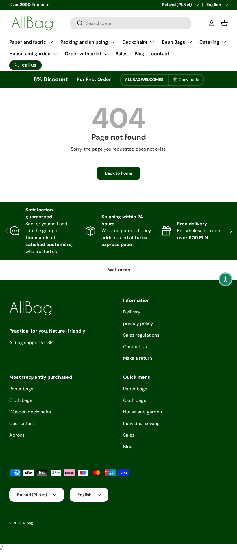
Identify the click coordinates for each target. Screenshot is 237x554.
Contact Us (135, 347)
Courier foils (22, 423)
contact (160, 54)
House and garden (142, 412)
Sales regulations (141, 335)
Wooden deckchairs (30, 412)
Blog (139, 54)
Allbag (28, 523)
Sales (122, 54)
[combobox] (130, 23)
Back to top (118, 269)
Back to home (118, 173)
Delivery (131, 312)
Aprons (17, 435)
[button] (225, 279)
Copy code (189, 79)
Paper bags (21, 389)
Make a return (137, 358)
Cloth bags (20, 400)
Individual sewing (141, 423)
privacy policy (138, 323)
